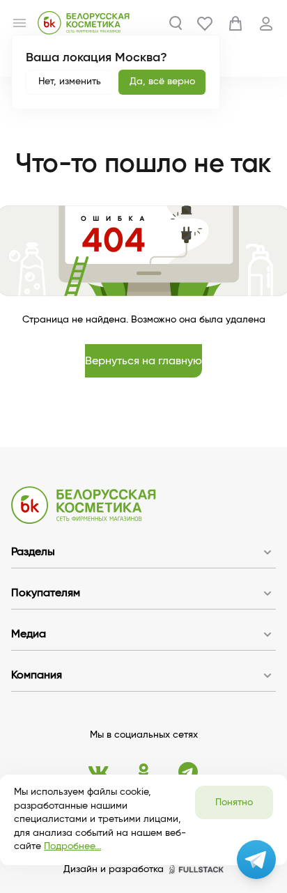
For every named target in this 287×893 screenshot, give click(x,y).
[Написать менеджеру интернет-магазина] (256, 859)
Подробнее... (72, 846)
